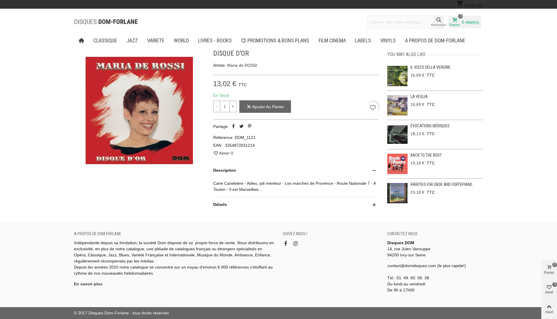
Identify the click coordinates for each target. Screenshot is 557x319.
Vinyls (388, 40)
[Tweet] (241, 126)
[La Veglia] (397, 105)
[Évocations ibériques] (397, 134)
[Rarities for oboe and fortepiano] (397, 193)
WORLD (181, 40)
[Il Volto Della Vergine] (397, 76)
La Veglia (419, 96)
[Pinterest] (249, 126)
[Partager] (233, 126)
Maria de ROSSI (242, 65)
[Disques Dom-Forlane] (106, 22)
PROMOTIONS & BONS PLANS (278, 40)
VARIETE (155, 40)
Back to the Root (426, 155)
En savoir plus (88, 284)
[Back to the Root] (397, 163)
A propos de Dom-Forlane (435, 40)
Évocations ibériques (430, 126)
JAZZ (132, 40)
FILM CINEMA (332, 40)
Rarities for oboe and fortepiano (441, 184)
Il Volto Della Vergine (430, 67)
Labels (363, 40)
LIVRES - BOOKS (215, 40)
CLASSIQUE (105, 40)
